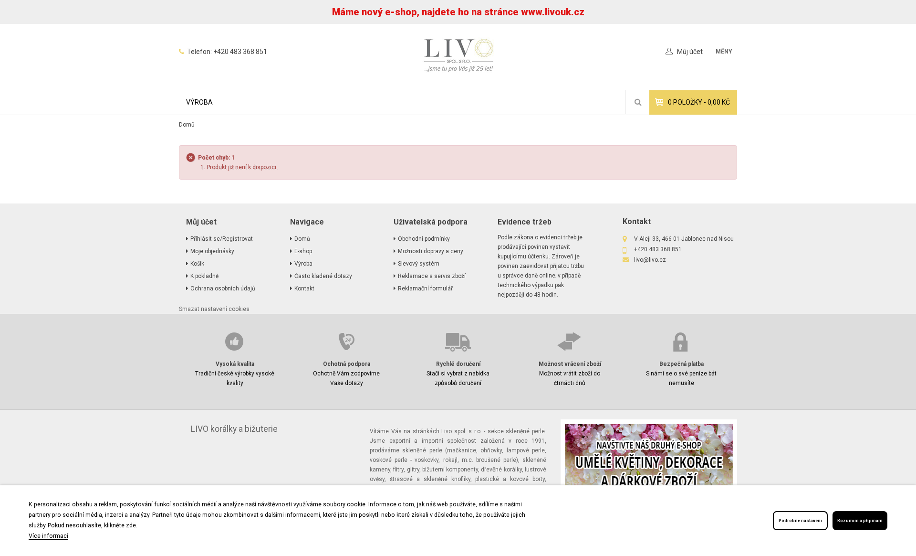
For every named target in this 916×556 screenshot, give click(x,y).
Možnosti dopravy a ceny (430, 251)
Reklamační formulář (425, 288)
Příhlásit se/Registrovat (221, 238)
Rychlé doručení (458, 364)
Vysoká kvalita (235, 364)
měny (724, 51)
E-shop (303, 251)
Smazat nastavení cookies (214, 309)
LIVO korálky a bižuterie (234, 429)
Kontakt (304, 288)
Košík (197, 263)
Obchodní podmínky (424, 238)
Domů (187, 124)
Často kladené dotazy (323, 276)
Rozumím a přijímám (860, 520)
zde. (131, 525)
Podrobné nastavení (800, 520)
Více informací (48, 535)
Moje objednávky (212, 251)
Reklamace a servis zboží (432, 276)
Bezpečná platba (681, 364)
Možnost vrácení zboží (570, 364)
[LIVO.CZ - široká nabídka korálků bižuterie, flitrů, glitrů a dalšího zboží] (458, 57)
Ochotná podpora (346, 364)
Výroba (199, 102)
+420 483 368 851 (240, 51)
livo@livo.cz (650, 260)
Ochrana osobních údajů (222, 288)
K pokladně (204, 276)
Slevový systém (418, 263)
